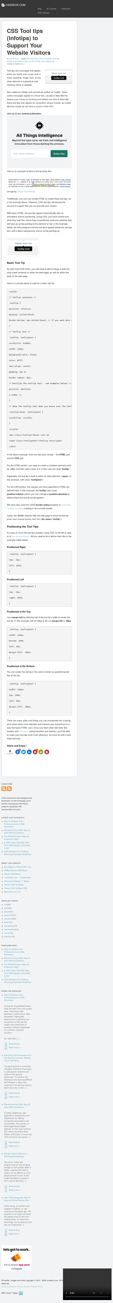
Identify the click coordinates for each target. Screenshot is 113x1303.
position (8, 936)
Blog (39, 8)
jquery (7, 911)
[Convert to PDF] (46, 752)
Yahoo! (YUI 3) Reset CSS (15, 888)
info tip (56, 58)
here (22, 63)
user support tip (47, 61)
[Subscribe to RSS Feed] (3, 790)
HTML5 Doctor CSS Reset (15, 870)
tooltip (37, 61)
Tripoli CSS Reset (12, 873)
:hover (7, 932)
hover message (45, 58)
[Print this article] (41, 752)
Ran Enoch (13, 58)
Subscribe (66, 8)
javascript (8, 915)
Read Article (14, 1043)
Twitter (21, 1293)
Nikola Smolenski (25, 191)
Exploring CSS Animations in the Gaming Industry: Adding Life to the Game (17, 1058)
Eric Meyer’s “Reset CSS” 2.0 (17, 866)
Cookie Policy (37, 1286)
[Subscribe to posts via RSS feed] (9, 790)
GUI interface (32, 58)
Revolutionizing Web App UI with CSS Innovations (17, 831)
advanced (8, 918)
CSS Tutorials (43, 12)
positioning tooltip (20, 61)
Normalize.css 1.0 (12, 891)
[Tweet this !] (23, 752)
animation (23, 731)
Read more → (15, 1047)
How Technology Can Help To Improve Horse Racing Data (17, 1199)
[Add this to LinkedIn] (29, 752)
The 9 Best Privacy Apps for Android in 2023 (16, 837)
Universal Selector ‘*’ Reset (16, 881)
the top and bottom (21, 536)
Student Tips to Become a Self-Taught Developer (16, 1155)
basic (6, 922)
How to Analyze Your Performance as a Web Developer (14, 824)
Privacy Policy (23, 1286)
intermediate (9, 929)
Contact (11, 1286)
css (5, 904)
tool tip (31, 61)
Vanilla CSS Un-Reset (14, 884)
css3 (6, 908)
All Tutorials (51, 8)
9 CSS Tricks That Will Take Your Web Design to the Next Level (17, 845)
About (3, 1286)
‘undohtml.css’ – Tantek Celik (17, 877)
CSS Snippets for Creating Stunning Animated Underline (17, 852)
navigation (9, 925)
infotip (9, 61)
